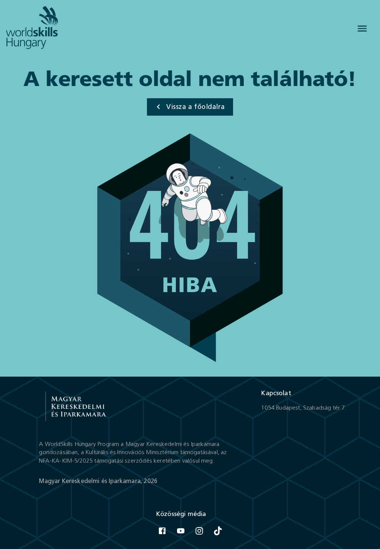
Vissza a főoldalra (195, 107)
